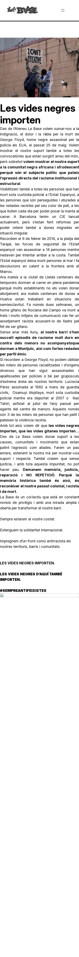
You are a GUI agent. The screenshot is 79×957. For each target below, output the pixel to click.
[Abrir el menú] (63, 10)
